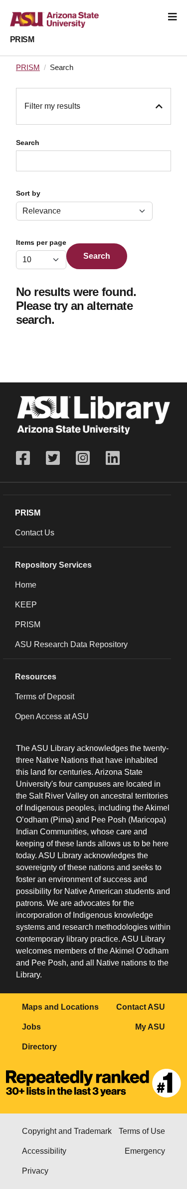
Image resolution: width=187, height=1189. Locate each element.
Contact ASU (140, 1007)
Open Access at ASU (52, 716)
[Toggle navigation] (172, 17)
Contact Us (34, 532)
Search (27, 143)
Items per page (41, 242)
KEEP (26, 604)
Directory (39, 1046)
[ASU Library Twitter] (53, 458)
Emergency (145, 1151)
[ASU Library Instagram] (83, 458)
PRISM (22, 39)
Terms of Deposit (44, 696)
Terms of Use (142, 1131)
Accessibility (44, 1151)
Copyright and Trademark (67, 1131)
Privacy (35, 1171)
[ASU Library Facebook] (27, 458)
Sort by (28, 193)
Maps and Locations (60, 1007)
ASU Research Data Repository (71, 644)
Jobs (31, 1027)
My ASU (150, 1027)
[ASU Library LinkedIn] (113, 458)
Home (25, 585)
